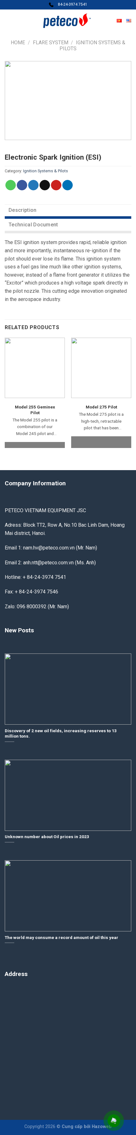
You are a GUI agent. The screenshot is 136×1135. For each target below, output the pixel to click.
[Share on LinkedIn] (67, 185)
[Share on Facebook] (22, 185)
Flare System (50, 43)
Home (18, 43)
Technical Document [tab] (33, 225)
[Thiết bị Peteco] (68, 20)
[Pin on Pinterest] (56, 185)
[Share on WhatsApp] (10, 185)
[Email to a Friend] (45, 185)
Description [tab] (23, 210)
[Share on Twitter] (33, 185)
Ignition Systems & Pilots (45, 171)
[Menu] (8, 20)
